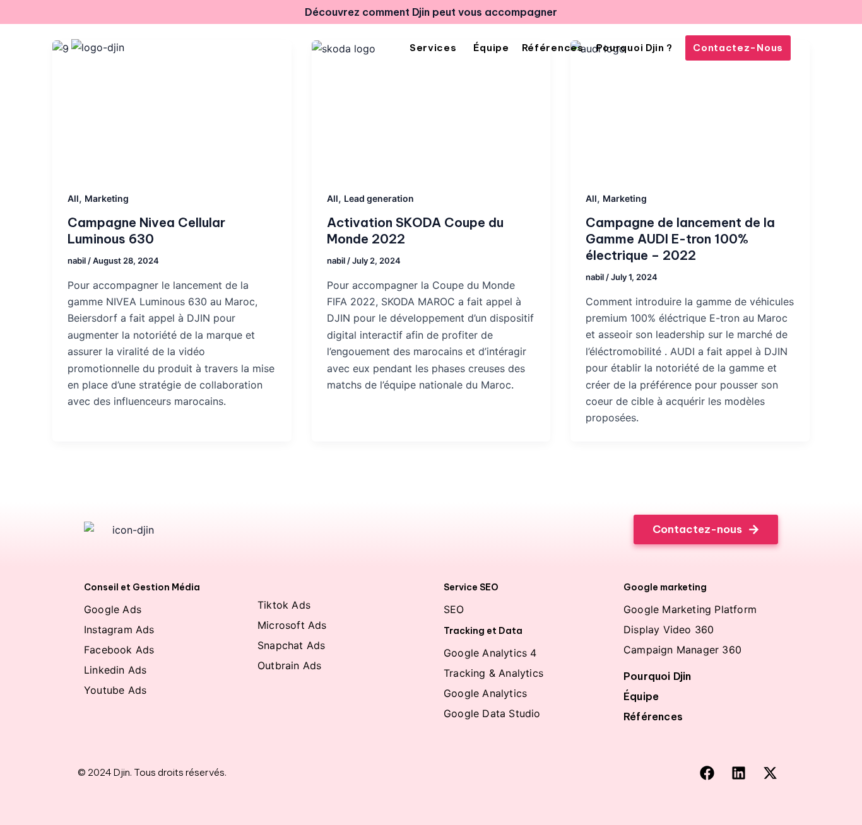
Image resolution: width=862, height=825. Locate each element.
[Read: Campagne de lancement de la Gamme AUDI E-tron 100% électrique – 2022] (690, 107)
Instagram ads (119, 629)
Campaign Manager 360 (682, 649)
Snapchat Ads (291, 645)
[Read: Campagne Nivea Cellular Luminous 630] (172, 107)
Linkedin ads (115, 670)
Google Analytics (485, 693)
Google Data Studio (492, 713)
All (73, 198)
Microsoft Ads (292, 625)
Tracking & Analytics (493, 673)
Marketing (107, 198)
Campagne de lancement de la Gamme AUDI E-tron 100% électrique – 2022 (680, 238)
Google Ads (112, 609)
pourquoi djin (657, 676)
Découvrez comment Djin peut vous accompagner (431, 12)
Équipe (641, 696)
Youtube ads (115, 690)
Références (653, 716)
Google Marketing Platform (690, 609)
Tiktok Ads (283, 605)
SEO (454, 609)
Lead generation (379, 198)
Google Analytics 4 (490, 653)
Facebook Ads (119, 649)
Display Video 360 (668, 629)
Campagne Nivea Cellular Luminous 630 (146, 230)
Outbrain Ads (289, 665)
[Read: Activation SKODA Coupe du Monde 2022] (431, 107)
